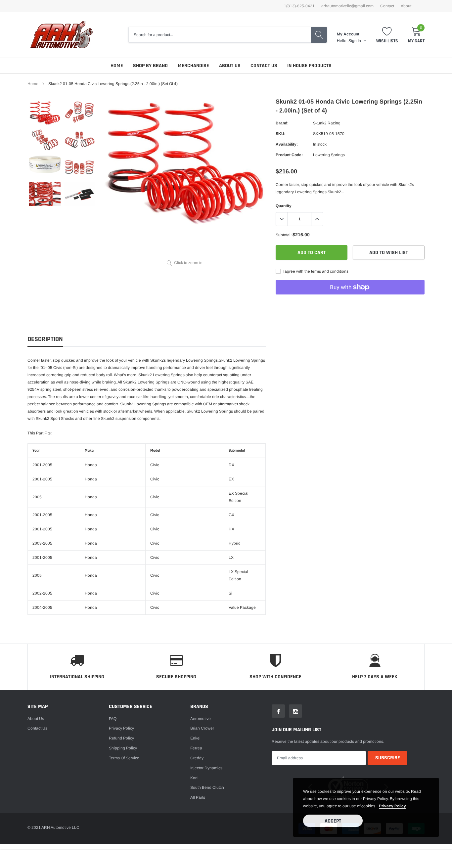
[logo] (61, 34)
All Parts (197, 797)
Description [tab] (45, 339)
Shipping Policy (123, 748)
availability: (287, 144)
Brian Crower (202, 728)
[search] (319, 35)
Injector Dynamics (206, 768)
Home (117, 65)
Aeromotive (200, 718)
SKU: (281, 133)
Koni (194, 778)
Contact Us (263, 65)
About (406, 6)
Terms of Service (124, 758)
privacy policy (392, 806)
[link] (45, 113)
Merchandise (193, 65)
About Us (230, 65)
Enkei (195, 738)
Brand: (282, 123)
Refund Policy (121, 738)
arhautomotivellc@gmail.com (347, 6)
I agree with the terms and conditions (315, 271)
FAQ (112, 718)
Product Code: (289, 155)
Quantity (284, 205)
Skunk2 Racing (326, 123)
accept (333, 821)
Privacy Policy (121, 728)
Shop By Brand (150, 65)
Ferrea (196, 748)
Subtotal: (284, 235)
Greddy (196, 758)
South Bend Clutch (207, 787)
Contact (387, 6)
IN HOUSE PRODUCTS (309, 65)
